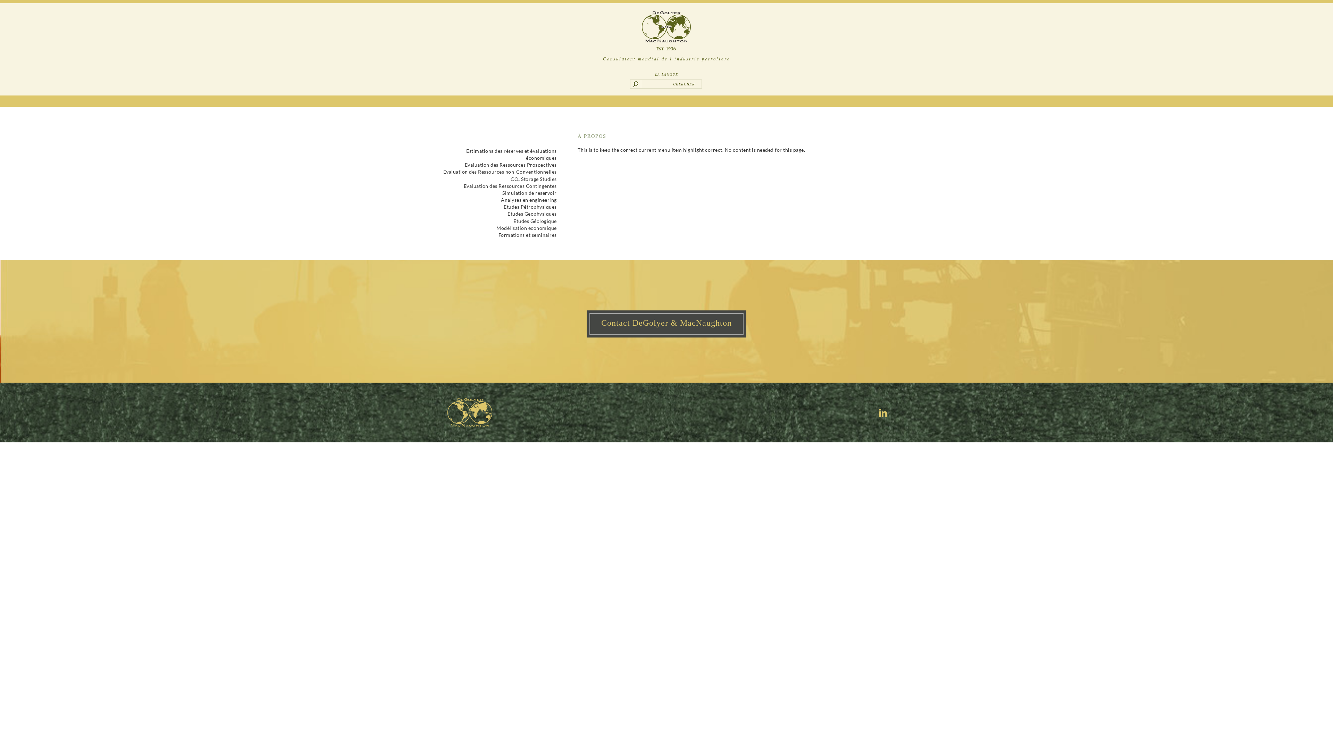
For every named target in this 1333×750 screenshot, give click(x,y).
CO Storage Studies (534, 179)
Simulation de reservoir (529, 193)
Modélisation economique (526, 228)
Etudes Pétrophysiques (530, 207)
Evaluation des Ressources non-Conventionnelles (500, 172)
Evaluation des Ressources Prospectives (511, 165)
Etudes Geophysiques (532, 214)
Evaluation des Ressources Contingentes (510, 186)
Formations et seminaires (527, 235)
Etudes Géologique (535, 221)
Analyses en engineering (529, 200)
